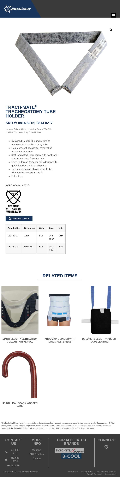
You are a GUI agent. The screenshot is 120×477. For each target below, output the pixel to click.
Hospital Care (35, 129)
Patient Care (20, 129)
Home (9, 129)
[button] (113, 15)
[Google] (106, 447)
